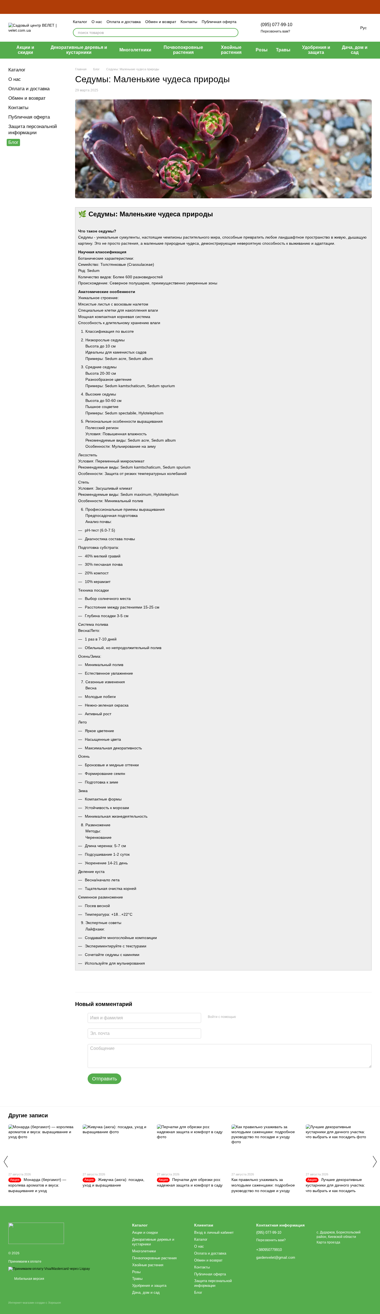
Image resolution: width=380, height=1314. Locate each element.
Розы (262, 49)
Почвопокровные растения (183, 50)
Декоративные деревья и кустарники (79, 50)
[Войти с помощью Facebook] (242, 1017)
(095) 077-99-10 (276, 24)
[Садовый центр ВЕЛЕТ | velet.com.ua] (36, 1233)
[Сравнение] (306, 27)
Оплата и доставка (124, 21)
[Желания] (321, 27)
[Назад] (5, 1161)
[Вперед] (374, 1161)
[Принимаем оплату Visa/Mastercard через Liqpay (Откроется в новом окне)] (49, 1269)
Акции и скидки (25, 50)
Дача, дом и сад (354, 50)
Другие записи (28, 1115)
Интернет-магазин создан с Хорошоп (34, 1302)
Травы (283, 49)
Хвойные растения (231, 50)
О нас (97, 21)
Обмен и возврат (160, 21)
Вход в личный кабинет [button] (214, 1232)
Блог (13, 142)
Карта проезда (328, 1242)
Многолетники (135, 49)
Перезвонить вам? (275, 31)
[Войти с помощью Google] (251, 1017)
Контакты (189, 21)
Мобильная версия (28, 1279)
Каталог (80, 21)
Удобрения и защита (316, 50)
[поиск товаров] (234, 32)
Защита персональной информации (213, 1283)
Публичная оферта (219, 21)
